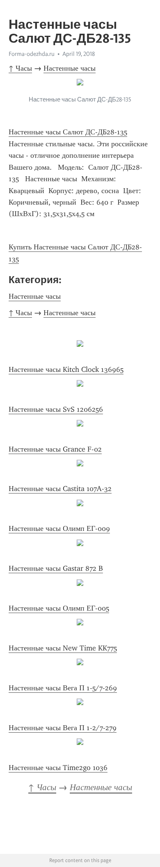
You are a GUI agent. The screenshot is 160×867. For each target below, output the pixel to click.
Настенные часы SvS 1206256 (56, 409)
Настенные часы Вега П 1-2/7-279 (63, 727)
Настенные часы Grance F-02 (55, 449)
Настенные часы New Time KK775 (63, 648)
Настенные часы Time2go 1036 (58, 767)
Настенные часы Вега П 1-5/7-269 (63, 687)
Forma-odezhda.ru (32, 54)
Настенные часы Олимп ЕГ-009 (59, 528)
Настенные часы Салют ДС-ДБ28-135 (68, 131)
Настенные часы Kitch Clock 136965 (66, 369)
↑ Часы (20, 68)
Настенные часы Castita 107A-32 (60, 488)
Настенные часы (69, 68)
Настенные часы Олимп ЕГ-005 (59, 608)
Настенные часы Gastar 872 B (56, 568)
